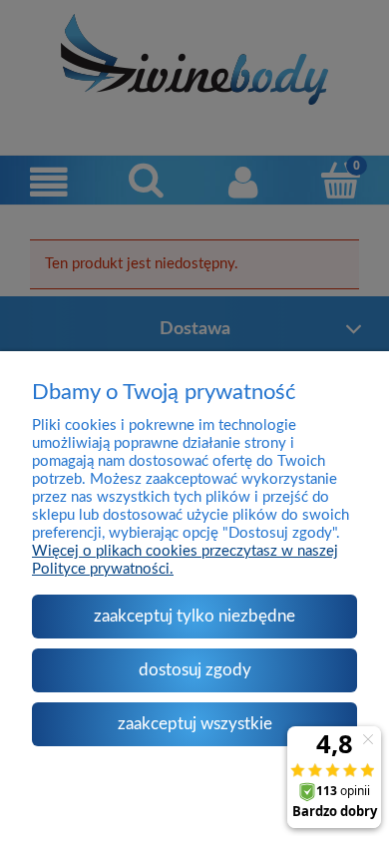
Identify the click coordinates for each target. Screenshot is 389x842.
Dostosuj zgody (195, 669)
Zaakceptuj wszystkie (195, 723)
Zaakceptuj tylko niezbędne (194, 616)
